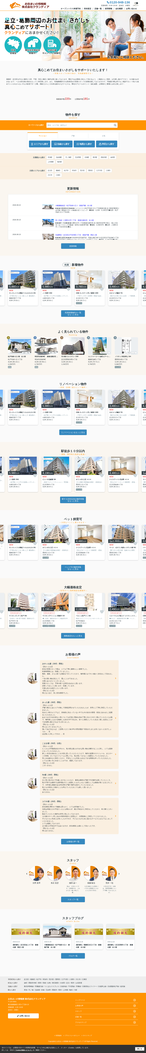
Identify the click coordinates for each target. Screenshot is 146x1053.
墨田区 (90, 170)
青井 (73, 983)
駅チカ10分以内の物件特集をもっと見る (73, 500)
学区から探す (108, 144)
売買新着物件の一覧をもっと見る (73, 314)
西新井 (54, 990)
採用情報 (108, 9)
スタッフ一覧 (73, 899)
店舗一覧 (98, 9)
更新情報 (73, 246)
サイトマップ (87, 1035)
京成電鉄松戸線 (113, 986)
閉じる (139, 1049)
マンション (43, 136)
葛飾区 (58, 170)
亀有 (71, 990)
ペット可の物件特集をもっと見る (73, 568)
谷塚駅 (87, 157)
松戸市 (66, 170)
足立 (68, 983)
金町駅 (112, 157)
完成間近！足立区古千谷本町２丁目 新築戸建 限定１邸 (76, 235)
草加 (25, 990)
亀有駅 (59, 162)
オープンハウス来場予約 (71, 9)
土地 (103, 136)
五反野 (48, 990)
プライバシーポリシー (72, 1035)
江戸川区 (99, 170)
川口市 (50, 175)
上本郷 (65, 990)
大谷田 (62, 983)
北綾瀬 (37, 990)
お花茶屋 (79, 983)
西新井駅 (104, 157)
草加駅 (50, 157)
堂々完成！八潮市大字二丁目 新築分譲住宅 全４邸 (74, 220)
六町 (75, 990)
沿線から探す (63, 144)
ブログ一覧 (73, 956)
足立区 (50, 170)
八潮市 (108, 170)
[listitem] (23, 288)
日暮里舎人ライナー (89, 986)
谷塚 (42, 990)
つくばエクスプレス (51, 986)
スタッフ (78, 1011)
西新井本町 (33, 983)
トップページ (80, 1000)
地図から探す (86, 144)
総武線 (122, 986)
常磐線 (78, 986)
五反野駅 (78, 157)
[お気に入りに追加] (35, 289)
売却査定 (87, 9)
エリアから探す (41, 144)
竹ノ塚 (31, 990)
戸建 (73, 136)
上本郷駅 (51, 162)
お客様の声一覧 (73, 842)
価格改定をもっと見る (73, 636)
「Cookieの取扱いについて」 (23, 1050)
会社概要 (119, 9)
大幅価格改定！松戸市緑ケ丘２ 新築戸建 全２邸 (73, 205)
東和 (40, 983)
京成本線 (63, 986)
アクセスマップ (80, 1022)
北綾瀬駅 (59, 157)
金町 (26, 983)
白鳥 (49, 983)
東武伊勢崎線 (29, 986)
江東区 (58, 175)
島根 (44, 983)
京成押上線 (102, 986)
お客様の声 (79, 1006)
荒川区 (82, 170)
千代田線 (71, 986)
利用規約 (59, 1035)
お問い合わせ (131, 9)
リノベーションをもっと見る (73, 432)
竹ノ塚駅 (68, 157)
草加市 (74, 170)
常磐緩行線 (39, 986)
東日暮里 (55, 983)
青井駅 (95, 157)
